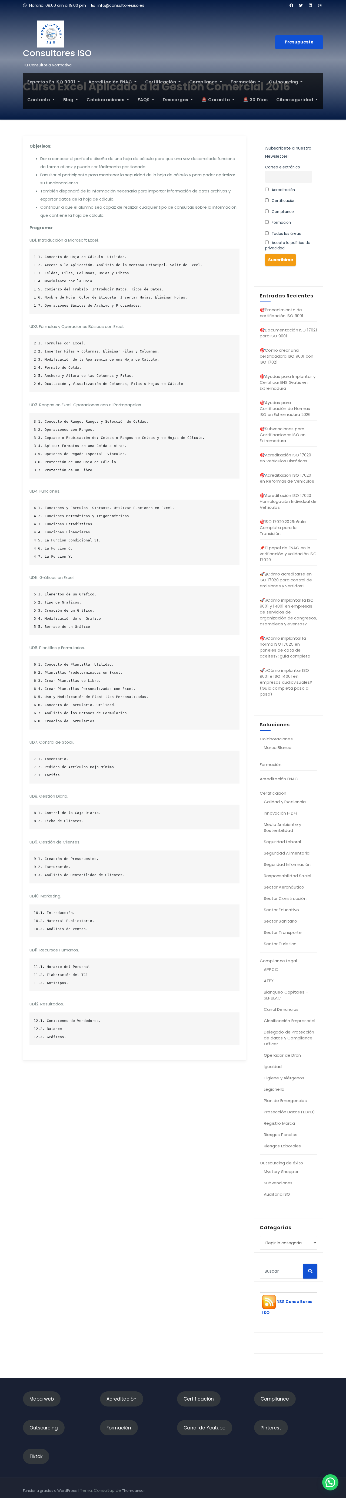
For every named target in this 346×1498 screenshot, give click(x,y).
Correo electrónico (282, 167)
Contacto (39, 100)
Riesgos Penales (280, 1134)
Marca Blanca (277, 747)
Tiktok (35, 1456)
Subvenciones (278, 1183)
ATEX (269, 981)
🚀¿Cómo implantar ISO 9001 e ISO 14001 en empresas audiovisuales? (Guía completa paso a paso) (286, 682)
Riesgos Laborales (282, 1146)
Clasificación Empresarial (289, 1020)
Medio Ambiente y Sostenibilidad (282, 827)
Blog (69, 100)
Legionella (274, 1089)
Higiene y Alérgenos (284, 1078)
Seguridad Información (287, 864)
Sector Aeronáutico (284, 887)
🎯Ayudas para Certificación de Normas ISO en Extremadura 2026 (285, 408)
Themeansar (133, 1490)
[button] (330, 1482)
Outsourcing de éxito (281, 1163)
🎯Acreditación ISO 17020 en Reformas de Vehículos (287, 478)
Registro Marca (279, 1123)
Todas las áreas (286, 233)
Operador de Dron (282, 1055)
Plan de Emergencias (285, 1100)
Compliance (204, 82)
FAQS (144, 100)
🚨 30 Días (255, 100)
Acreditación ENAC (110, 82)
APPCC (271, 969)
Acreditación (283, 189)
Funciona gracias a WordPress (50, 1490)
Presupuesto (299, 42)
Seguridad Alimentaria (287, 853)
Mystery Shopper (281, 1171)
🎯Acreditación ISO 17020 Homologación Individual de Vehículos (288, 501)
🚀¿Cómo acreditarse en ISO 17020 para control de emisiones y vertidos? (286, 580)
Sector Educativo (281, 910)
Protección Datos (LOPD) (289, 1112)
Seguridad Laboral (282, 842)
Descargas (176, 100)
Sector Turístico (280, 944)
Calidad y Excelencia (285, 802)
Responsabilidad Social (287, 876)
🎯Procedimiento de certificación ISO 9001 (281, 312)
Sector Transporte (283, 932)
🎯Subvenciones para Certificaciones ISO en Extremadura (282, 434)
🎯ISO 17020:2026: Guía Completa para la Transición (283, 527)
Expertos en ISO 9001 (51, 82)
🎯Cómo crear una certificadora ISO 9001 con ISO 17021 (286, 356)
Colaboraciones (106, 100)
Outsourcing (284, 82)
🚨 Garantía (216, 100)
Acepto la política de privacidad (287, 245)
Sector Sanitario (280, 921)
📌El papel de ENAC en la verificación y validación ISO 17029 (288, 553)
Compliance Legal (278, 961)
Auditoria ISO (277, 1194)
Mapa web (41, 1399)
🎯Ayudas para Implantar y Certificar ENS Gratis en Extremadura (287, 382)
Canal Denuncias (281, 1009)
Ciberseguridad (295, 100)
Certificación (161, 82)
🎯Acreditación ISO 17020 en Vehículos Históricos (285, 458)
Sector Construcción (285, 898)
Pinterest (271, 1428)
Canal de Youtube (204, 1428)
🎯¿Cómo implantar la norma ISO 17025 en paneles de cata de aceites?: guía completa (285, 647)
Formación (244, 82)
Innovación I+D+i (280, 813)
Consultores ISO (57, 53)
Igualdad (273, 1066)
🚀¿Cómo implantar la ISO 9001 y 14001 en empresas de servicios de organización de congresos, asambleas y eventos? (288, 612)
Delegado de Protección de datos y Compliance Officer (289, 1038)
